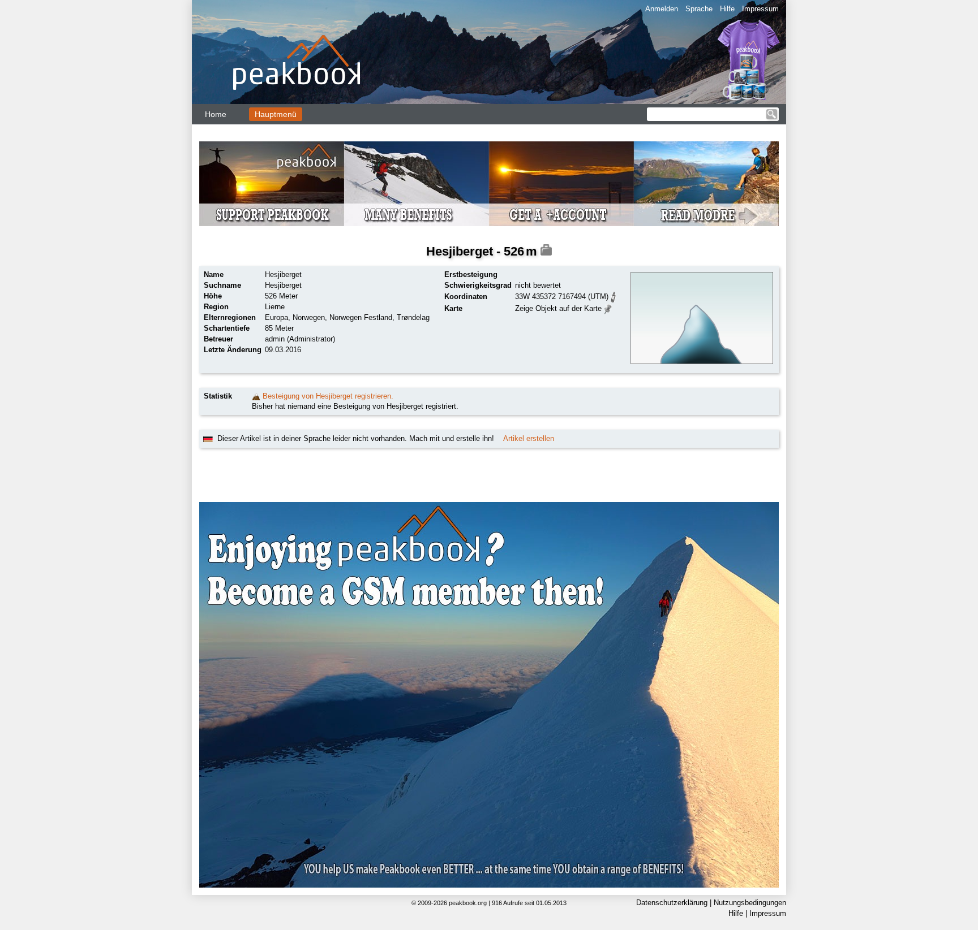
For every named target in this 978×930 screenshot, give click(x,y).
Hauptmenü (276, 114)
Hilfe (727, 9)
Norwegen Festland (360, 317)
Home (215, 114)
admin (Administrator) (300, 339)
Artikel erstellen (528, 438)
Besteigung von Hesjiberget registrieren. (328, 396)
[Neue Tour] (256, 396)
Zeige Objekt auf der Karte (558, 308)
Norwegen (309, 317)
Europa (276, 317)
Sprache (699, 9)
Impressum (760, 9)
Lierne (275, 306)
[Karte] (608, 308)
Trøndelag (413, 317)
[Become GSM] (489, 183)
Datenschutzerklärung (671, 902)
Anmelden (661, 9)
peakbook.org (468, 902)
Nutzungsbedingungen (750, 902)
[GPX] (613, 296)
